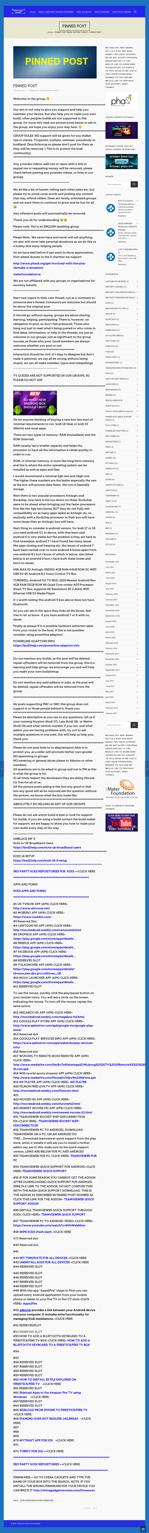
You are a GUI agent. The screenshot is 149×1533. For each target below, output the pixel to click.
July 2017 (109, 680)
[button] (134, 184)
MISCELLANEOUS (112, 400)
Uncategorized (111, 506)
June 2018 (109, 626)
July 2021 (109, 567)
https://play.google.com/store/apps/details (43, 938)
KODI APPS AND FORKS (29, 890)
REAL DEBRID (111, 436)
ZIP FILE (108, 544)
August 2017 (110, 675)
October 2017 (111, 664)
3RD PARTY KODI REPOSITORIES (36, 1464)
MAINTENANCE (111, 389)
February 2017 (111, 708)
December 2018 (112, 605)
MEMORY (109, 395)
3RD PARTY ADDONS (114, 286)
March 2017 (110, 702)
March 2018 (110, 637)
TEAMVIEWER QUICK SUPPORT (44, 1171)
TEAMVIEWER (111, 495)
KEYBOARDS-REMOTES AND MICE (119, 368)
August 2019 (110, 583)
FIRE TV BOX (110, 341)
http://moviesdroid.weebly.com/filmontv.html (46, 1090)
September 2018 (112, 615)
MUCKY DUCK (111, 406)
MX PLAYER (78, 1082)
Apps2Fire (30, 1303)
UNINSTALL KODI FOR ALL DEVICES (44, 1262)
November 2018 (112, 610)
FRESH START (111, 357)
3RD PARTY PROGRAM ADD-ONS (119, 297)
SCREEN (108, 458)
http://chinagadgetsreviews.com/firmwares (64, 1490)
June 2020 (109, 578)
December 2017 (112, 653)
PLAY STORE (110, 425)
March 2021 (110, 572)
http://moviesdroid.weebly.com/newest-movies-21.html (52, 1112)
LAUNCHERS (110, 384)
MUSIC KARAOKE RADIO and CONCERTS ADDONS (127, 226)
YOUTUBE (109, 539)
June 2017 (109, 686)
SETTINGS (109, 463)
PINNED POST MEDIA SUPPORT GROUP (71, 32)
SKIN (107, 474)
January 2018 (111, 648)
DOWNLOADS (111, 330)
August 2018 (110, 621)
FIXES (107, 351)
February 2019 (111, 594)
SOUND (108, 479)
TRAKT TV (109, 501)
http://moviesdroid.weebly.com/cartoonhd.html (47, 930)
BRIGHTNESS (111, 324)
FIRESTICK (109, 346)
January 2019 (111, 599)
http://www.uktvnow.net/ (31, 908)
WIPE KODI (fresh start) (35, 1231)
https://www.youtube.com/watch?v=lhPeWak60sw (49, 1225)
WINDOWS (109, 533)
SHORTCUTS (110, 468)
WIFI (107, 528)
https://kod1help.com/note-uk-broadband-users (47, 847)
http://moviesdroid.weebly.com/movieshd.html (46, 1103)
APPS (107, 303)
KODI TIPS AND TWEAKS (115, 378)
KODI (107, 373)
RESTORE (109, 452)
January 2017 (111, 713)
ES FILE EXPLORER (113, 335)
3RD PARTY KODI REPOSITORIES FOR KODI (43, 871)
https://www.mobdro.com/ (32, 917)
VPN (107, 522)
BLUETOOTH (110, 319)
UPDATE (108, 517)
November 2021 (112, 561)
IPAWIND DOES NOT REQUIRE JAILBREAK (48, 1418)
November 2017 (112, 659)
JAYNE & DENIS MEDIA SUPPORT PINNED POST (36, 1500)
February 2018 (111, 643)
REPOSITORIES (111, 441)
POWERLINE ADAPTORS (115, 430)
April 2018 (109, 632)
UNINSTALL (110, 512)
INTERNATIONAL (112, 362)
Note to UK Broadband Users (117, 411)
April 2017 (109, 697)
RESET (108, 447)
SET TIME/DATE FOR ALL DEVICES (43, 1257)
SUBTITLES (110, 490)
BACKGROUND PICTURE (115, 308)
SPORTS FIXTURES (113, 485)
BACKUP (109, 313)
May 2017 (109, 691)
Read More (122, 216)
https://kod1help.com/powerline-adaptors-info (46, 645)
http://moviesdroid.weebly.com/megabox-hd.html (48, 1016)
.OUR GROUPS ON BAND (115, 281)
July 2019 (109, 588)
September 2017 (112, 670)
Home (50, 32)
